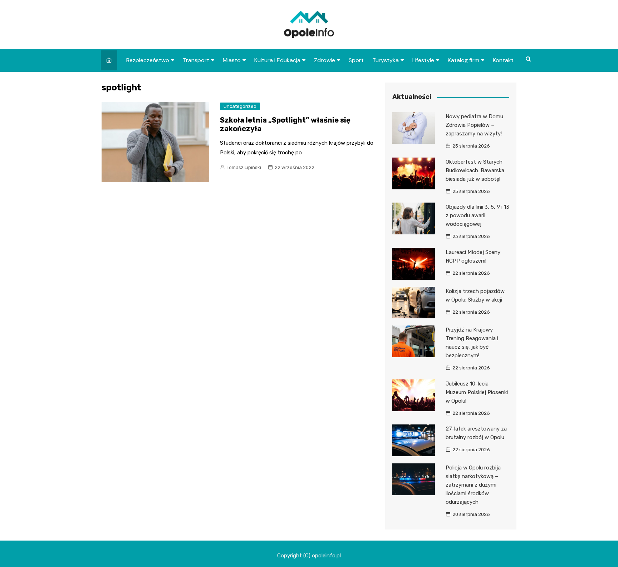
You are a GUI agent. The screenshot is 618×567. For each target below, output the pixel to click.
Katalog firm (463, 60)
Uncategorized (240, 106)
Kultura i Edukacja (277, 60)
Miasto (232, 60)
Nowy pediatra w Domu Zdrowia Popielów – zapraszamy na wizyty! (474, 125)
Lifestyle (423, 60)
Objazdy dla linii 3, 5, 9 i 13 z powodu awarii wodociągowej (477, 215)
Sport (356, 60)
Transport (196, 60)
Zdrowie (324, 60)
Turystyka (385, 60)
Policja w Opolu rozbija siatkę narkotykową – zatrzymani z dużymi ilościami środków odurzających (473, 484)
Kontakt (503, 60)
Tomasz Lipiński (244, 167)
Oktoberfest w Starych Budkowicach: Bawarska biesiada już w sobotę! (475, 170)
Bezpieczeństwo (147, 60)
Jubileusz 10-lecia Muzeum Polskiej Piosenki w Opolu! (477, 392)
